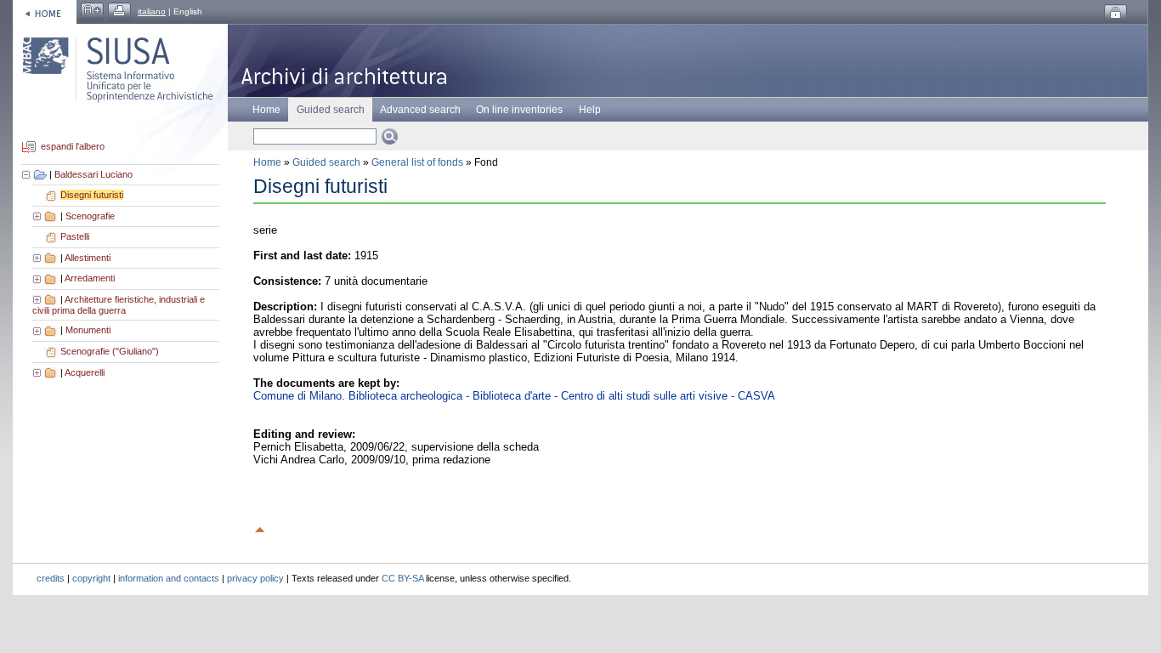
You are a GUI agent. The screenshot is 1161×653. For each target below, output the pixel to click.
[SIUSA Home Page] (44, 11)
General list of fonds (417, 162)
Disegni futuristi (91, 195)
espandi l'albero (73, 147)
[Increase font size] (92, 11)
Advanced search (420, 110)
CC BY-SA (402, 578)
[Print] (119, 11)
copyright (91, 578)
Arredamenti (90, 278)
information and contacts (168, 578)
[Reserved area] (1115, 13)
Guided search (326, 162)
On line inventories (519, 110)
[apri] (38, 216)
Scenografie (90, 216)
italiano (152, 11)
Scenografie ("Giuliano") (109, 351)
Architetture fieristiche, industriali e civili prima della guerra (118, 305)
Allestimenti (87, 258)
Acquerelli (85, 372)
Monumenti (87, 330)
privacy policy (255, 578)
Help (590, 110)
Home (266, 110)
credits (51, 578)
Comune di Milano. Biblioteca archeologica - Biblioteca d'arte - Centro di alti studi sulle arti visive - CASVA (514, 395)
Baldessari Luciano (93, 174)
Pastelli (74, 236)
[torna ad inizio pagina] (260, 527)
